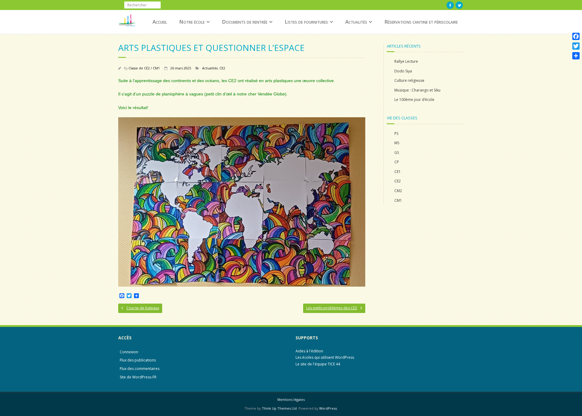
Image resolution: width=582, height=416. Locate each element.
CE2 (222, 68)
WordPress (328, 408)
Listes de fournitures (306, 21)
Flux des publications (138, 360)
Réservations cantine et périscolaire (421, 21)
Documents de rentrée (244, 21)
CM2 (398, 190)
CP (396, 162)
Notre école (192, 21)
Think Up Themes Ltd (279, 408)
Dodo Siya (403, 71)
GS (396, 152)
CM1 (398, 200)
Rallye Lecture (406, 61)
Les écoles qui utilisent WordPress (325, 357)
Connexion (129, 351)
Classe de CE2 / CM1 (144, 68)
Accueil (159, 21)
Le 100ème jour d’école (414, 99)
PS (396, 133)
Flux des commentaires (139, 368)
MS (396, 142)
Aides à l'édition (309, 351)
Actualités (356, 21)
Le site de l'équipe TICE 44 (318, 364)
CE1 (397, 171)
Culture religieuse (409, 80)
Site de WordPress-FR (138, 377)
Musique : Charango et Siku (417, 90)
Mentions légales (291, 399)
